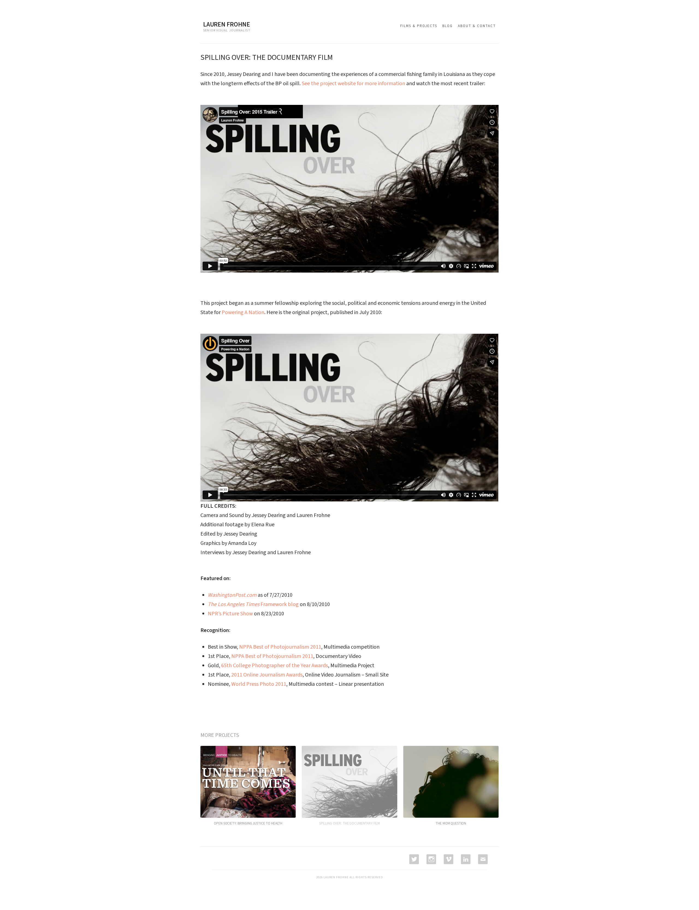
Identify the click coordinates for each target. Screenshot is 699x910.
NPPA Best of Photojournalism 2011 (280, 647)
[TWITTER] (413, 859)
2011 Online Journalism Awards (267, 675)
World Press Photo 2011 (258, 684)
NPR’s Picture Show (230, 613)
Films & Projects (418, 25)
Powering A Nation (243, 312)
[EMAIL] (482, 859)
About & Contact (477, 25)
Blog (447, 25)
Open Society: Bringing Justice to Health (248, 823)
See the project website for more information (353, 83)
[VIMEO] (448, 859)
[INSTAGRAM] (430, 859)
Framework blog (253, 604)
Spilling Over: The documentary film (349, 823)
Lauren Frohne (226, 24)
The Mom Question (451, 823)
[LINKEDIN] (465, 859)
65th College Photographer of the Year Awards (274, 665)
